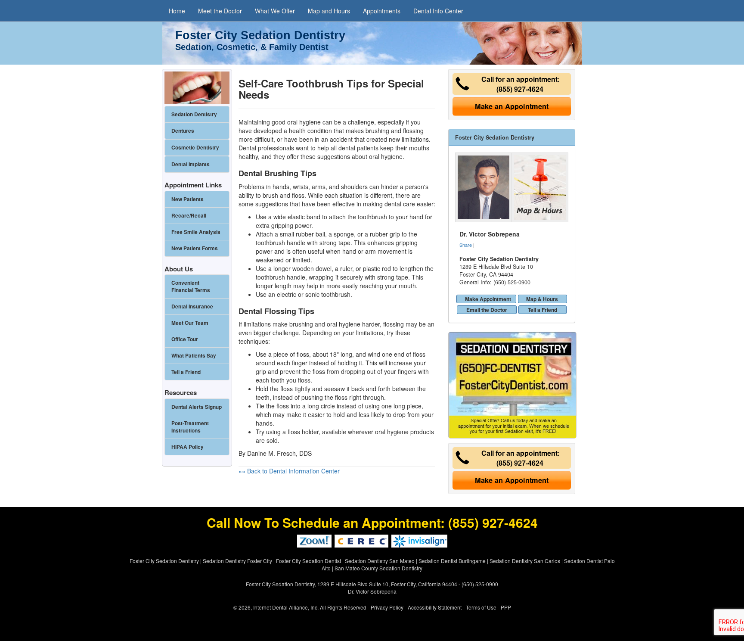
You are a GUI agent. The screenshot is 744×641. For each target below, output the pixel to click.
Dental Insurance (192, 306)
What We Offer (275, 10)
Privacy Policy (387, 607)
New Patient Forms (194, 248)
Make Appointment (488, 299)
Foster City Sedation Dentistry (164, 560)
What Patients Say (193, 355)
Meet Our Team (189, 323)
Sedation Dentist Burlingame (452, 560)
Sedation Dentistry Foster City (237, 560)
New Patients (187, 199)
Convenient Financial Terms (190, 286)
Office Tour (184, 339)
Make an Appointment (512, 106)
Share (465, 244)
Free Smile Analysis (195, 232)
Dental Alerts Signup (196, 407)
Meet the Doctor (220, 10)
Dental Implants (190, 164)
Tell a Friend (542, 310)
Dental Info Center (438, 10)
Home (177, 10)
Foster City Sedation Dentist (308, 560)
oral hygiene (386, 156)
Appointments (381, 10)
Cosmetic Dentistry (195, 147)
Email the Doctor (486, 310)
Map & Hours (542, 299)
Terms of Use (481, 607)
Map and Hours (329, 10)
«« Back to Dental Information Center (289, 471)
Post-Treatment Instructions (190, 427)
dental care (399, 203)
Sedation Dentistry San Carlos (525, 560)
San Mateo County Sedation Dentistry (378, 568)
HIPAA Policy (187, 447)
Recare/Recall (188, 215)
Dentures (182, 130)
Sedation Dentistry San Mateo (380, 560)
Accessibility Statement (435, 607)
